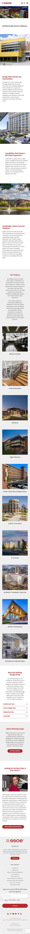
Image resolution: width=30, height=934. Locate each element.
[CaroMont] (15, 407)
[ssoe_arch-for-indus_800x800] (15, 646)
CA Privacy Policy (17, 919)
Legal (4, 919)
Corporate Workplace (15, 388)
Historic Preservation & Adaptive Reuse (15, 491)
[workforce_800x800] (15, 611)
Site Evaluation (15, 874)
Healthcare (15, 423)
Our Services (15, 864)
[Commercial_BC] (15, 373)
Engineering (15, 870)
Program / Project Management (15, 872)
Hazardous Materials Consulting (15, 880)
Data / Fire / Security (15, 882)
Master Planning (15, 876)
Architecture (15, 868)
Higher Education (15, 457)
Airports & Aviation (15, 354)
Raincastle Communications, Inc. (15, 930)
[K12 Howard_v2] (15, 543)
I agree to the (12, 900)
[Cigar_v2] (15, 476)
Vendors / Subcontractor (15, 925)
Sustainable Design (15, 884)
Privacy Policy (16, 900)
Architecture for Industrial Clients (15, 661)
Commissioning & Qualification (15, 878)
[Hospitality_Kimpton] (15, 577)
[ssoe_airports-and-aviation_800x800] (15, 339)
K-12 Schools (15, 558)
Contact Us (15, 858)
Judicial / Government (15, 523)
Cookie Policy (24, 919)
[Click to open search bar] (24, 3)
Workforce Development (15, 627)
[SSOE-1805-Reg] (7, 3)
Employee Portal (15, 923)
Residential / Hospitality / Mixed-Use (15, 592)
